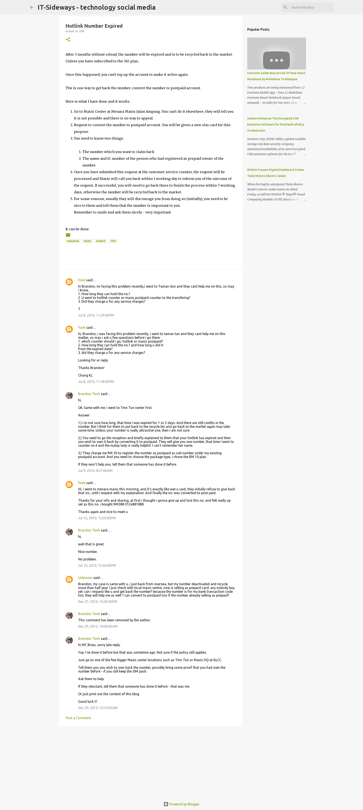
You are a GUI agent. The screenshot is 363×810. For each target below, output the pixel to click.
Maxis (87, 241)
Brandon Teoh (89, 394)
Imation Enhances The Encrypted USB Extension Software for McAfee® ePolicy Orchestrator (275, 124)
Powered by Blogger (184, 804)
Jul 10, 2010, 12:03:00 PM (97, 518)
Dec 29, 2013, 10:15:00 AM (98, 708)
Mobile (100, 241)
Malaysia (73, 241)
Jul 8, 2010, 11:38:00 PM (96, 381)
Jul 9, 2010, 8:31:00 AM (95, 470)
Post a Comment (78, 718)
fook (81, 280)
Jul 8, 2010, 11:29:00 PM (96, 315)
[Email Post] (68, 236)
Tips (113, 241)
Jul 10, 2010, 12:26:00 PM (97, 565)
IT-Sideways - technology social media (97, 7)
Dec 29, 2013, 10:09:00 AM (98, 626)
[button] (68, 40)
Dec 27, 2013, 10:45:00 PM (97, 601)
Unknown (85, 578)
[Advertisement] (150, 762)
